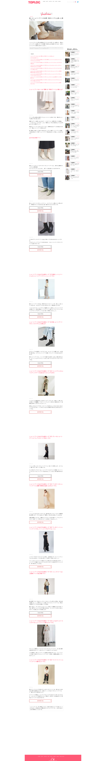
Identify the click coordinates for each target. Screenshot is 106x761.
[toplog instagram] (76, 1)
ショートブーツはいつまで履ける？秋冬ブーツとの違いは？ (42, 56)
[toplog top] (34, 2)
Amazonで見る (40, 171)
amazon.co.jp (31, 163)
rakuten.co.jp (31, 398)
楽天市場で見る (40, 174)
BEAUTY (47, 1)
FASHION (44, 1)
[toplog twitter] (78, 1)
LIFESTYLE (50, 1)
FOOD (53, 1)
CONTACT (57, 756)
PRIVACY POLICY (62, 756)
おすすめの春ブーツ (34, 57)
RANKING (59, 1)
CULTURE (56, 1)
